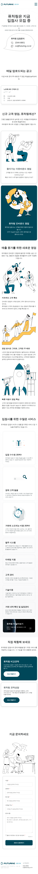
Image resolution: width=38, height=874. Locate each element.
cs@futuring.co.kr (23, 46)
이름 (6, 780)
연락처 (7, 788)
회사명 (7, 797)
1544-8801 (20, 42)
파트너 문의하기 (19, 843)
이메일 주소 (8, 805)
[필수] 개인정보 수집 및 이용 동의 (15, 835)
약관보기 (30, 836)
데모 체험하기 (11, 674)
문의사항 (7, 813)
